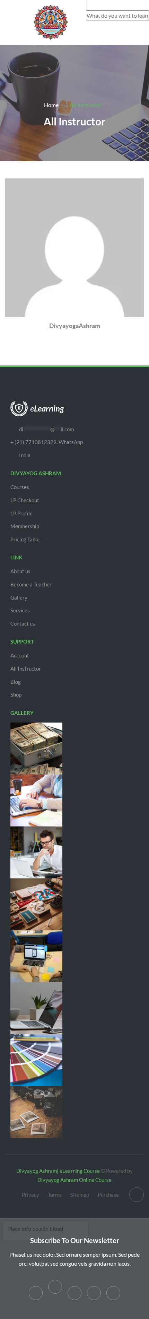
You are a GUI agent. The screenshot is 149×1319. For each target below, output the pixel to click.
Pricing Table (25, 539)
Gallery (18, 597)
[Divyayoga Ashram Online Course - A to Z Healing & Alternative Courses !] (50, 21)
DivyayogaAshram (74, 325)
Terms (55, 1195)
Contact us (22, 623)
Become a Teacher (31, 584)
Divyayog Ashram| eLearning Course (58, 1171)
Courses (19, 487)
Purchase (108, 1195)
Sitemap (79, 1195)
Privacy (30, 1195)
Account (19, 655)
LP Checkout (24, 500)
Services (20, 610)
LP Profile (21, 513)
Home (51, 104)
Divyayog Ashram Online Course (74, 1180)
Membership (24, 526)
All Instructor (25, 668)
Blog (15, 682)
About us (20, 571)
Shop (15, 694)
